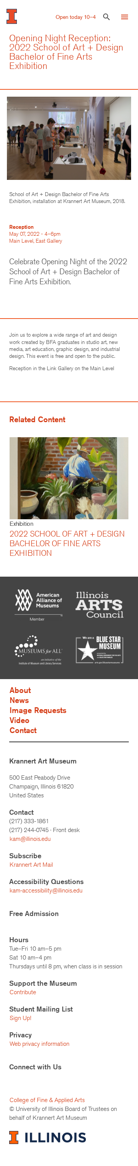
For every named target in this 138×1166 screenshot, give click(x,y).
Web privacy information (39, 1043)
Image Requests (38, 710)
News (19, 700)
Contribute (23, 992)
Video (20, 720)
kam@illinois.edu (30, 838)
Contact (23, 730)
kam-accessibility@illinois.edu (46, 890)
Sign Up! (20, 1018)
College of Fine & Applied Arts (47, 1100)
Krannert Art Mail (31, 864)
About (20, 690)
